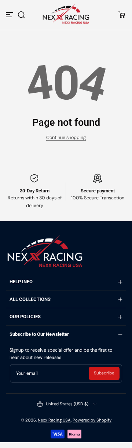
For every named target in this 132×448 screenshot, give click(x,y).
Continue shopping (66, 138)
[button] (21, 15)
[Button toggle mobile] (10, 14)
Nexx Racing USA (54, 420)
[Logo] (66, 14)
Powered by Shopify (92, 420)
